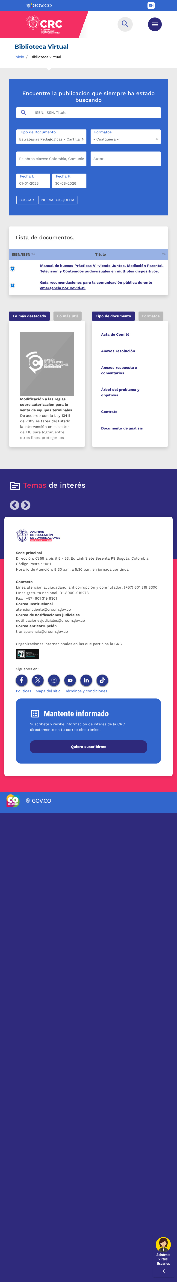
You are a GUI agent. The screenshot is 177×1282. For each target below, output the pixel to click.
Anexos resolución (118, 351)
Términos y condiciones (86, 691)
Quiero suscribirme (88, 746)
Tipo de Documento (38, 132)
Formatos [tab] (151, 316)
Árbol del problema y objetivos (120, 392)
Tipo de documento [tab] (113, 316)
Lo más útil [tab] (67, 316)
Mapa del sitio (48, 691)
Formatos (103, 132)
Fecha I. (27, 176)
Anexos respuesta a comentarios (119, 370)
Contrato (109, 411)
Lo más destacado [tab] (29, 316)
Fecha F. (63, 176)
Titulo (100, 254)
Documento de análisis (122, 428)
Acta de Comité (115, 334)
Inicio (19, 57)
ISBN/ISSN (21, 254)
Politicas (23, 691)
